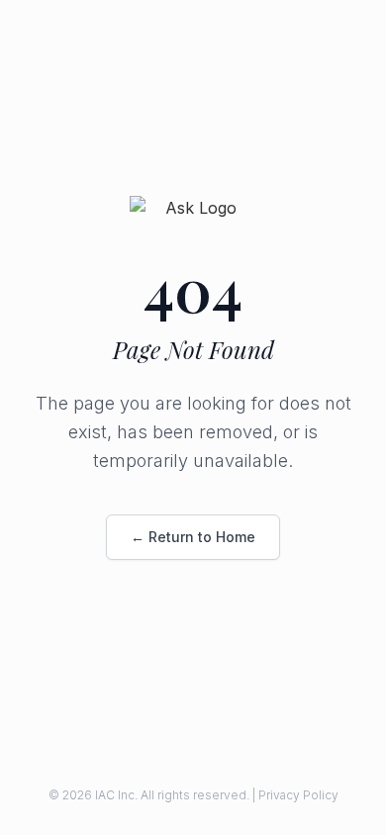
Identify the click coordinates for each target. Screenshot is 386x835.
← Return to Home (193, 536)
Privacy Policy (298, 795)
